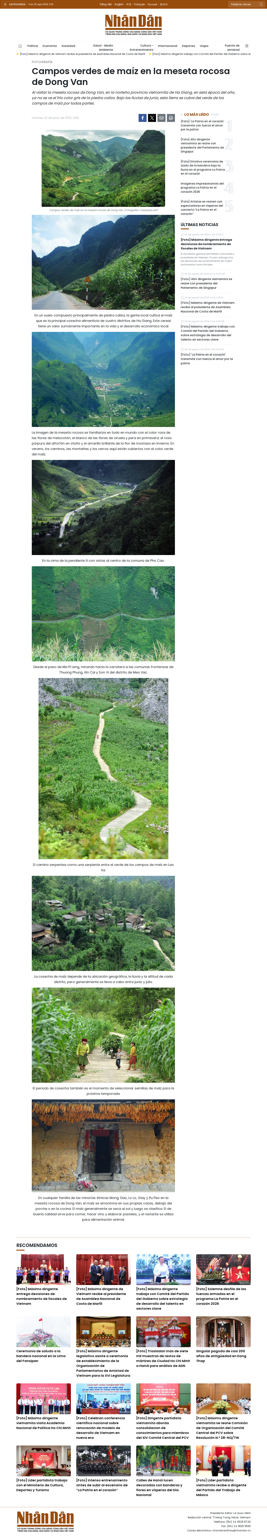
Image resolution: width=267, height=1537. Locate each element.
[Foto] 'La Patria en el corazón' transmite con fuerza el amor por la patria (202, 125)
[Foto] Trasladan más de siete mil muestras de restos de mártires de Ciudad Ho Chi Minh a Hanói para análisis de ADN (163, 1358)
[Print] (171, 118)
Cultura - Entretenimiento (141, 47)
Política (32, 46)
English (119, 4)
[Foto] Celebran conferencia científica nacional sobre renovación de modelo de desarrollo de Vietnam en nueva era (100, 1428)
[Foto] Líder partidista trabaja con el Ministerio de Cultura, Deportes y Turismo (41, 1485)
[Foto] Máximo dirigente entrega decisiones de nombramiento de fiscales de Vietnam (206, 244)
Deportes (188, 46)
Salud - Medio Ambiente (103, 47)
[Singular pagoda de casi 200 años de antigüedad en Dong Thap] (223, 1331)
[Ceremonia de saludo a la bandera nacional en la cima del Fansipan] (43, 1331)
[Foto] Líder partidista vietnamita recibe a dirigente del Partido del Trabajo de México (221, 1487)
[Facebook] (143, 118)
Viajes (204, 46)
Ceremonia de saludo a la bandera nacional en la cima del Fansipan (41, 1356)
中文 (128, 4)
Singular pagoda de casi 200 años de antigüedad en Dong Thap (221, 1356)
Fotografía (42, 62)
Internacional (167, 46)
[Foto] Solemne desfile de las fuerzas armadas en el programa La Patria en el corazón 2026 (221, 1296)
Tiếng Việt (105, 4)
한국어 (164, 4)
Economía (50, 46)
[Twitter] (152, 118)
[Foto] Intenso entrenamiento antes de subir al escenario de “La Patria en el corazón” (102, 1485)
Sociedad (68, 46)
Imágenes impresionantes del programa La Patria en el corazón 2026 (202, 188)
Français (139, 4)
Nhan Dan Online (133, 25)
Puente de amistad (232, 47)
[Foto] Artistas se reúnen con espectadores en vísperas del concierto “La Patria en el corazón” (202, 208)
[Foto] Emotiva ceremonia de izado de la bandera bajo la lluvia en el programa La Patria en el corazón (203, 168)
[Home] (20, 46)
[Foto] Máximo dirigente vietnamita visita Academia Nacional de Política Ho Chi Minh (43, 1423)
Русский (152, 4)
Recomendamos (36, 1245)
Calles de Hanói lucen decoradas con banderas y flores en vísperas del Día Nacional (159, 1487)
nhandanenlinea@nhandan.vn (231, 1530)
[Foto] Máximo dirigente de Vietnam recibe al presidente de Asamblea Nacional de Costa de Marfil (207, 307)
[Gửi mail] (161, 118)
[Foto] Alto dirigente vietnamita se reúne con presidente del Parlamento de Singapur (202, 145)
